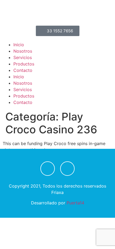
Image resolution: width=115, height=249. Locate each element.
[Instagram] (67, 168)
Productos (23, 64)
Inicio (18, 44)
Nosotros (22, 51)
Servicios (22, 57)
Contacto (22, 70)
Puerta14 (75, 202)
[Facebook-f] (47, 168)
